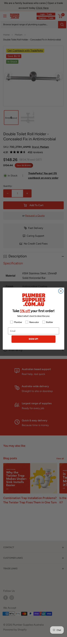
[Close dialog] (60, 290)
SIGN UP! (34, 339)
